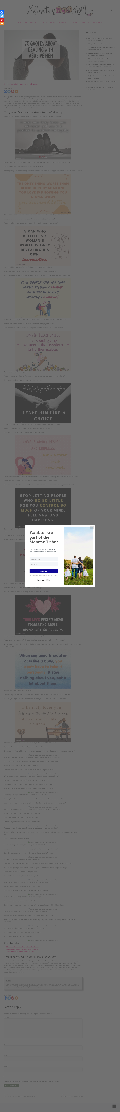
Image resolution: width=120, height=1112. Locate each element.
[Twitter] (2, 16)
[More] (2, 23)
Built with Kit (44, 580)
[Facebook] (2, 12)
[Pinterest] (2, 20)
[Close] (92, 527)
